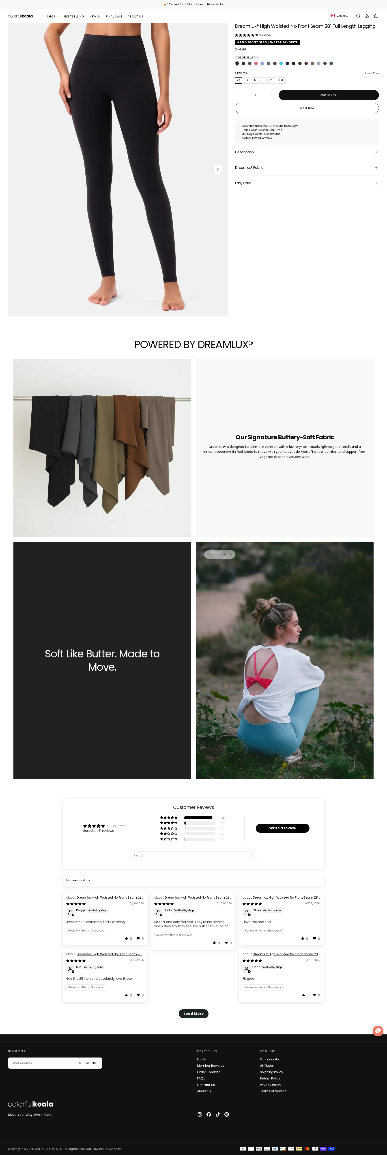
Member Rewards (210, 1065)
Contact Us (206, 1085)
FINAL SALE (114, 16)
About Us (204, 1091)
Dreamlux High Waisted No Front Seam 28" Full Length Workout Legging (104, 899)
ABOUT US (135, 16)
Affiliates (267, 1065)
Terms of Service (273, 1091)
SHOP (51, 16)
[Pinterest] (226, 1114)
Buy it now (306, 108)
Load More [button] (194, 1013)
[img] (76, 904)
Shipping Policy (271, 1072)
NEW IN (95, 16)
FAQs (201, 1078)
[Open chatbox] (378, 1031)
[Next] (231, 554)
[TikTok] (217, 1114)
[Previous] (208, 554)
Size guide (372, 73)
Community (269, 1059)
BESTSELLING (74, 16)
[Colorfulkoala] (30, 1104)
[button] (358, 16)
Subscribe (88, 1063)
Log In (201, 1059)
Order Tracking (208, 1072)
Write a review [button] (282, 828)
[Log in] (367, 16)
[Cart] (376, 16)
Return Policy (270, 1078)
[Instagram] (199, 1114)
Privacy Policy (270, 1085)
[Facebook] (208, 1114)
